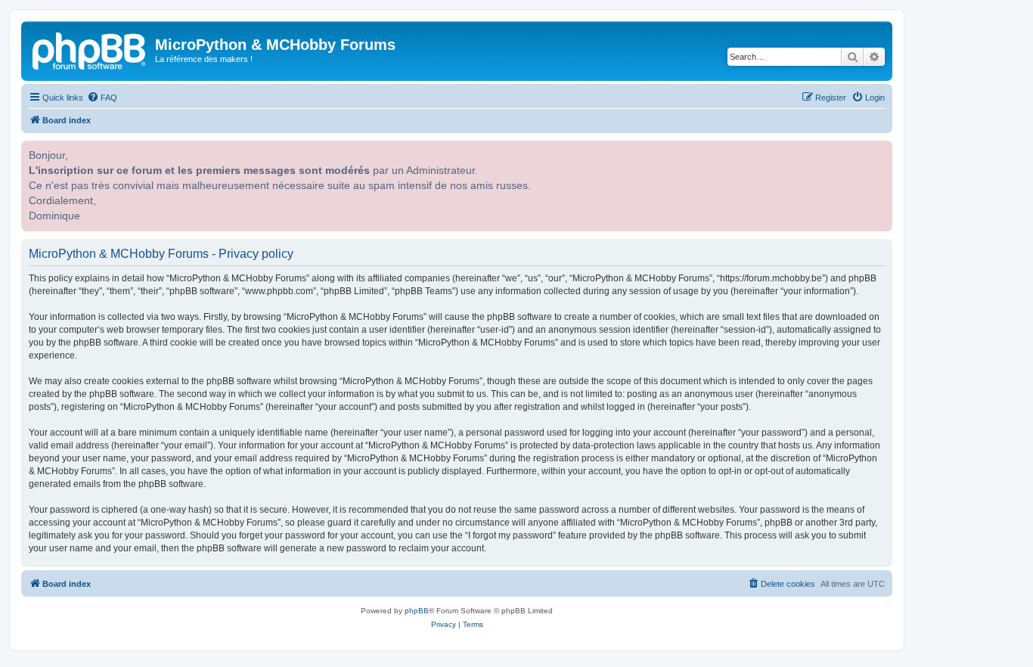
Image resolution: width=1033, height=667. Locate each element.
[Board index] (90, 49)
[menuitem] (102, 97)
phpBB (417, 611)
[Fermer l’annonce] (879, 150)
